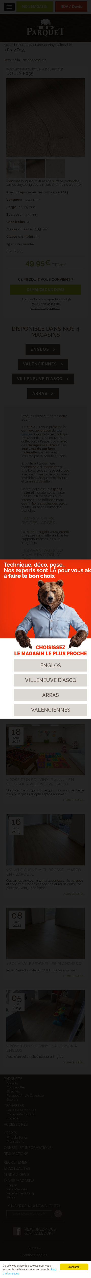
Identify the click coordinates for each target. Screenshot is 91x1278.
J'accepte (74, 1267)
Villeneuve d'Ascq (50, 680)
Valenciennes (50, 710)
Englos (50, 665)
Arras (50, 695)
